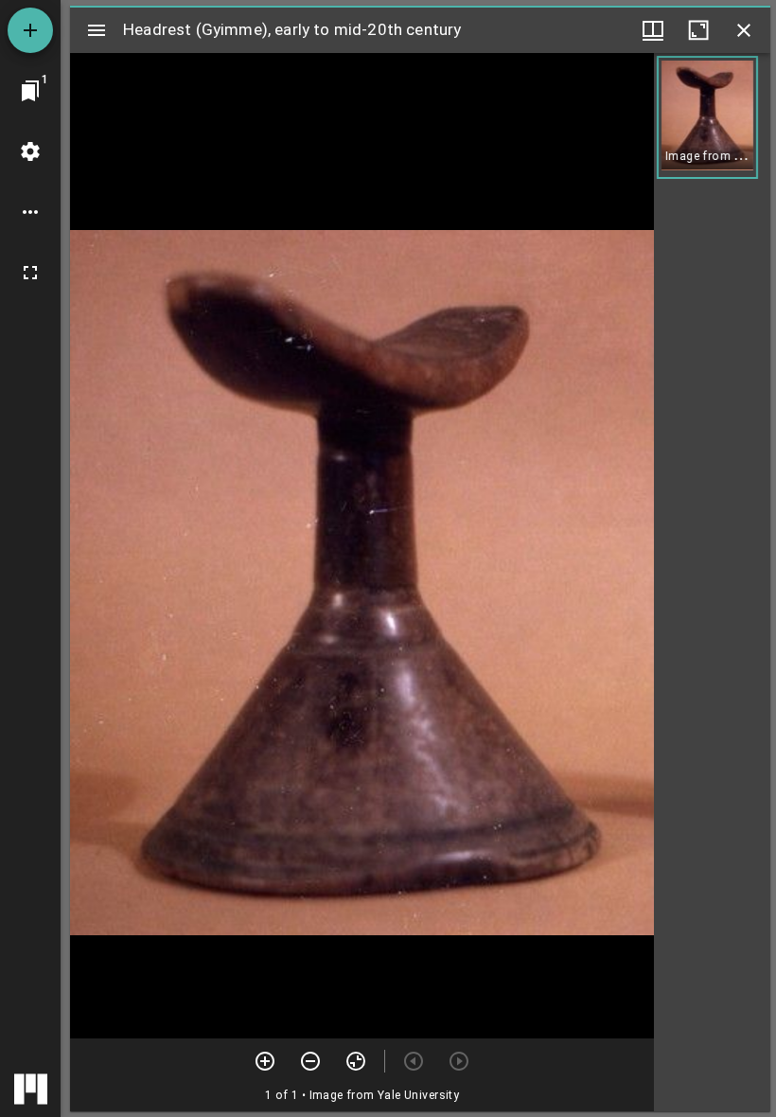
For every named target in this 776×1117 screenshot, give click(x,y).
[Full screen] (30, 272)
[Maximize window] (698, 30)
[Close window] (744, 30)
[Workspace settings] (30, 151)
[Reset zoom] (356, 1061)
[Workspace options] (30, 212)
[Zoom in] (265, 1061)
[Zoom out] (310, 1061)
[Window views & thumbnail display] (653, 30)
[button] (707, 117)
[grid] (712, 582)
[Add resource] (30, 30)
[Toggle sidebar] (96, 30)
